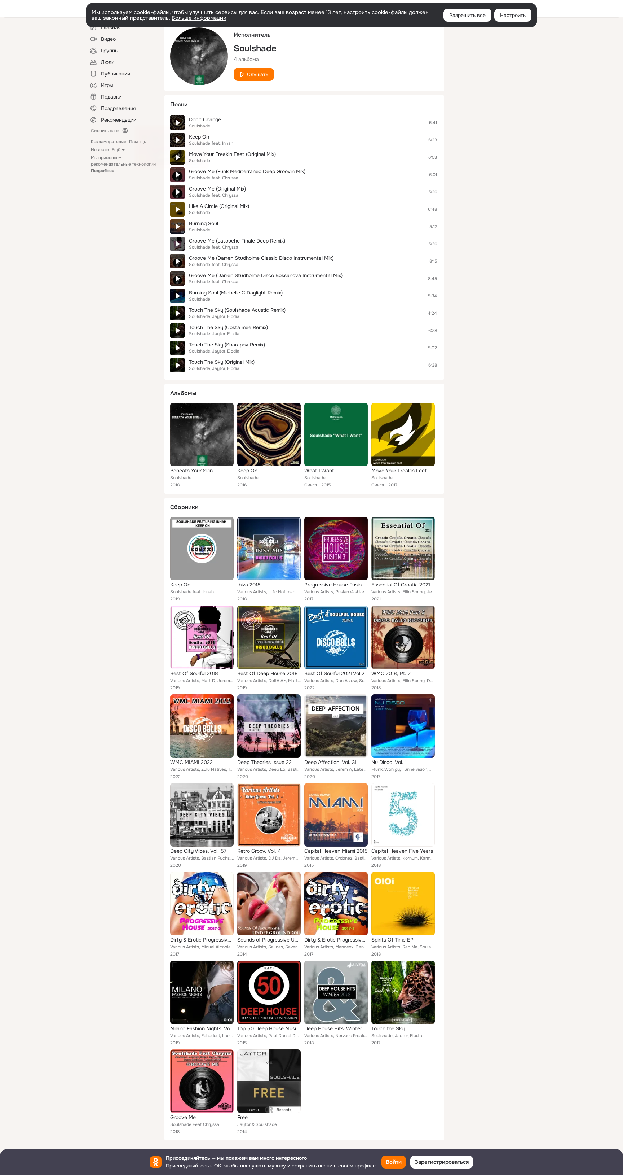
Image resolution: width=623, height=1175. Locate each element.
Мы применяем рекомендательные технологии (123, 164)
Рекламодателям (108, 142)
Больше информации (199, 18)
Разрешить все (467, 15)
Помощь (137, 142)
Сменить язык (105, 131)
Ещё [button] (116, 150)
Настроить (513, 15)
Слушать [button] (257, 74)
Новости (100, 150)
